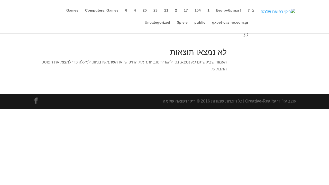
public (199, 22)
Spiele (182, 22)
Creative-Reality (260, 101)
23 (155, 10)
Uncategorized (157, 22)
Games (72, 10)
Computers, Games (101, 10)
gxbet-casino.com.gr (230, 22)
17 (186, 10)
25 (145, 10)
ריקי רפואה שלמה (179, 101)
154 (198, 10)
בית (251, 10)
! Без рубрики (228, 10)
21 (166, 10)
